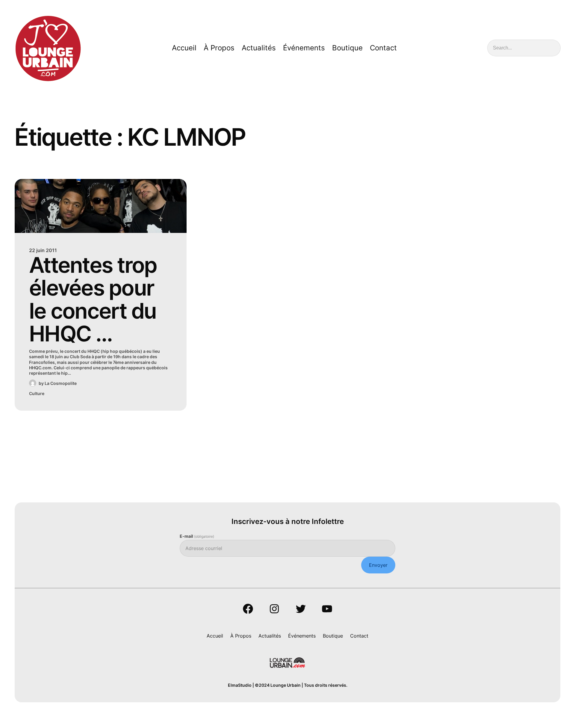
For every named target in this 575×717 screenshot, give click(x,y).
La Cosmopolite (61, 383)
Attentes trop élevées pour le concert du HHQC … (93, 299)
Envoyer (378, 565)
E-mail (197, 536)
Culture (36, 393)
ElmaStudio (240, 685)
